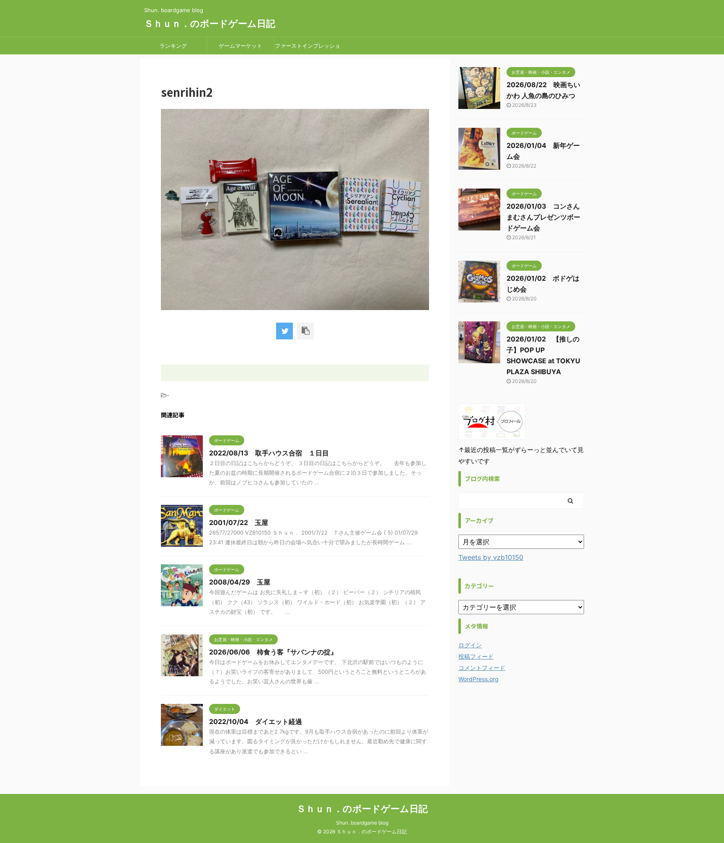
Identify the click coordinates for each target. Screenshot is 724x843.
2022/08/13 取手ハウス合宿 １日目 (269, 453)
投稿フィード (476, 656)
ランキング (173, 45)
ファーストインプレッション (307, 48)
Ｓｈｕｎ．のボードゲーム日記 (209, 23)
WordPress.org (478, 679)
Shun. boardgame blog (362, 823)
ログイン (470, 645)
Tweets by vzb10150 (490, 557)
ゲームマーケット (240, 45)
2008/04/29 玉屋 (239, 582)
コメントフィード (481, 667)
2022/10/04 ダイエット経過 (255, 721)
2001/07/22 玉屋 (238, 522)
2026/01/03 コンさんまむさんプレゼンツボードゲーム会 (543, 217)
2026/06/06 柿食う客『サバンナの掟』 (273, 652)
